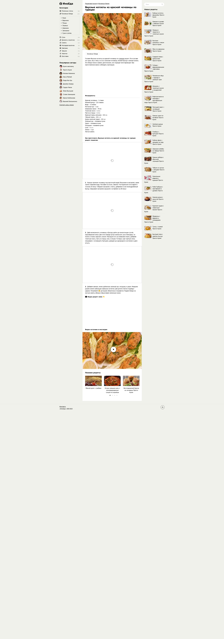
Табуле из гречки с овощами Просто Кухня (158, 169)
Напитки (64, 53)
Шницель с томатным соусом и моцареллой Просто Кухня (154, 89)
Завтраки (65, 48)
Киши (64, 18)
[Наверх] (162, 407)
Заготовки (65, 56)
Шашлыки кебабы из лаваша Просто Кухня (158, 151)
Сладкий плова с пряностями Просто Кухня (158, 58)
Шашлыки (65, 28)
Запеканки (65, 30)
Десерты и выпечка (68, 40)
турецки (121, 58)
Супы (63, 37)
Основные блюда (92, 54)
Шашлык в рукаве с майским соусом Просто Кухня (158, 23)
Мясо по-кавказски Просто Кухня (158, 50)
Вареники (65, 20)
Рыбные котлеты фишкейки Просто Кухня (158, 15)
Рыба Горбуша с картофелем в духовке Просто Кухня (153, 189)
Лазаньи (65, 25)
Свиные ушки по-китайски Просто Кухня (158, 117)
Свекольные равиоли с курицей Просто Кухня (153, 179)
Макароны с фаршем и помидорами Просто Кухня (152, 219)
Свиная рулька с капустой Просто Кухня (158, 199)
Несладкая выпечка (68, 45)
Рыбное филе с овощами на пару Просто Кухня (158, 142)
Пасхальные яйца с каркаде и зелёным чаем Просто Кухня (153, 78)
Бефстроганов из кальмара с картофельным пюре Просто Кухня (154, 99)
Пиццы (64, 23)
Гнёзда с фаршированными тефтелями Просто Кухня (154, 68)
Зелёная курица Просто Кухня (158, 125)
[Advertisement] (112, 80)
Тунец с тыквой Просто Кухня (158, 227)
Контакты (62, 406)
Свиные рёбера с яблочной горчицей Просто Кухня (154, 160)
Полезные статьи (67, 11)
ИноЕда (68, 3)
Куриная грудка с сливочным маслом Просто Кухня (154, 208)
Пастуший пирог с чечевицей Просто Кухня (158, 109)
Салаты (64, 43)
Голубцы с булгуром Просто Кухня (158, 133)
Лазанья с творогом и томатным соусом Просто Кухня (154, 33)
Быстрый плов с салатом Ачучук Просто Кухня (158, 236)
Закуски (64, 51)
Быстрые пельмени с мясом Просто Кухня (158, 42)
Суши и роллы (66, 33)
